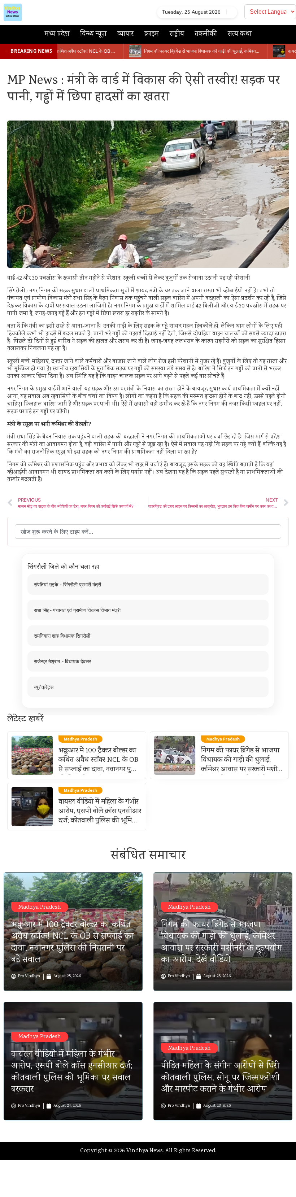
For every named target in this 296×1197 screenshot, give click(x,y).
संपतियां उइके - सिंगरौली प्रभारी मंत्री (67, 584)
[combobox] (148, 531)
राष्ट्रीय (177, 34)
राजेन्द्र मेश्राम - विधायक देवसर (62, 661)
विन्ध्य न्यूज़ (93, 34)
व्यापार (125, 34)
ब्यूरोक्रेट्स (43, 687)
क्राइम (151, 34)
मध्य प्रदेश (57, 34)
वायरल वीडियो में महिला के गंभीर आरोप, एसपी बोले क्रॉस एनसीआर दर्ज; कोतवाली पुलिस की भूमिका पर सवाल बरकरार (99, 816)
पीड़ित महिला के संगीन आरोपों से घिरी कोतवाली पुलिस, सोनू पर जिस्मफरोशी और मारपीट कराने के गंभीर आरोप (220, 1078)
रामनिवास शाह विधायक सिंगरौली (62, 636)
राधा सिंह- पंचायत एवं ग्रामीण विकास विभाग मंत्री (77, 610)
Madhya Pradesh (39, 907)
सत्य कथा (240, 34)
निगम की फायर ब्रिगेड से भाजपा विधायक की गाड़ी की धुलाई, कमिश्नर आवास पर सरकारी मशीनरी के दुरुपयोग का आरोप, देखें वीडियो (243, 770)
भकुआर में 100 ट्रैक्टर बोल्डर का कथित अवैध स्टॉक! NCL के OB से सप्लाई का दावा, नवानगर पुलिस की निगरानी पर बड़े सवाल (100, 765)
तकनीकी (206, 34)
